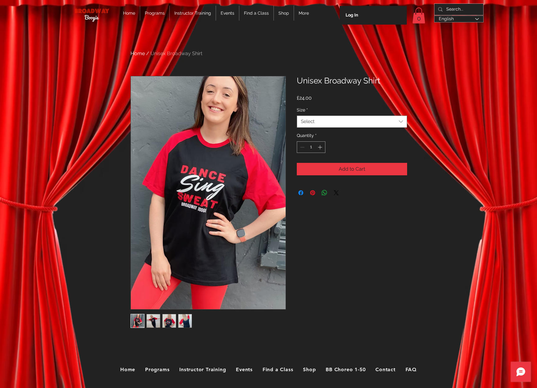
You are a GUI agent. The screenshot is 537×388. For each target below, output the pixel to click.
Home (138, 53)
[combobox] (352, 122)
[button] (418, 15)
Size (302, 109)
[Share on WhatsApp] (324, 192)
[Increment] (320, 147)
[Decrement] (301, 147)
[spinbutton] (311, 147)
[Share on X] (336, 192)
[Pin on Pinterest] (312, 192)
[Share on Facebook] (301, 192)
